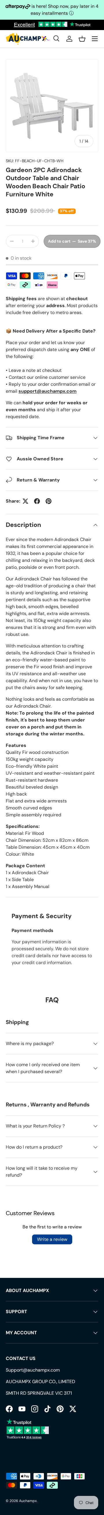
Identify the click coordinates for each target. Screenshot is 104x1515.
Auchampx (28, 1501)
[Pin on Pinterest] (48, 501)
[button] (82, 38)
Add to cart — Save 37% (72, 241)
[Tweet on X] (25, 501)
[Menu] (94, 38)
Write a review (52, 1239)
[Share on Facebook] (37, 501)
